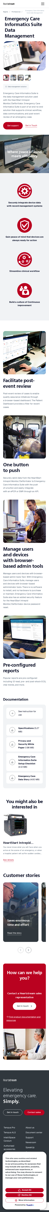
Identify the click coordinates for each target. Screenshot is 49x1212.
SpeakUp (30, 1147)
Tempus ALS (10, 1132)
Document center (34, 1132)
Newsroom (31, 1142)
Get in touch (23, 1006)
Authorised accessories (9, 1147)
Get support (13, 126)
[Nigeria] (9, 4)
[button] (28, 950)
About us (30, 1128)
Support (29, 1138)
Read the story (14, 933)
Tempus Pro (9, 1128)
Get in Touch (31, 126)
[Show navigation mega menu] (43, 4)
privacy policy (17, 1164)
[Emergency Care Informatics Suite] (24, 55)
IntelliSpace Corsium (9, 1139)
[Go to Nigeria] (10, 1080)
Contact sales (34, 1112)
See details (8, 860)
